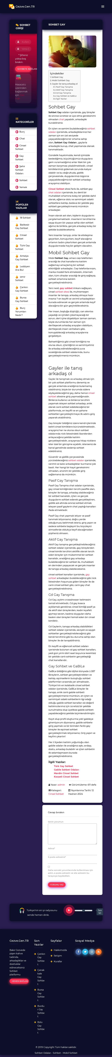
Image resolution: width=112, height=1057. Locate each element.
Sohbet (23, 180)
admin (61, 784)
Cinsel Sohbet (56, 189)
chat (61, 119)
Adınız (51, 848)
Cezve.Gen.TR (25, 6)
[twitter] (85, 952)
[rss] (98, 952)
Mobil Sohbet (70, 1053)
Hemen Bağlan (20, 981)
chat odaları (55, 192)
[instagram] (92, 952)
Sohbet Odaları (43, 1053)
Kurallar (58, 961)
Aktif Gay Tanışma (64, 90)
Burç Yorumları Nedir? (20, 311)
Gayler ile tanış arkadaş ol (65, 84)
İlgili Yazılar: (61, 99)
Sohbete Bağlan (24, 69)
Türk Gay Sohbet (63, 766)
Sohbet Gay (57, 77)
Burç (22, 131)
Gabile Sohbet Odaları (66, 769)
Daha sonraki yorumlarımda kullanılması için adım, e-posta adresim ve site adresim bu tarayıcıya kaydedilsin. (70, 873)
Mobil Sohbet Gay (61, 80)
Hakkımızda (60, 950)
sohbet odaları (76, 460)
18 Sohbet (25, 217)
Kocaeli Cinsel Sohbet (66, 776)
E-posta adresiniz (57, 857)
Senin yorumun (56, 822)
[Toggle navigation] (102, 6)
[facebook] (78, 952)
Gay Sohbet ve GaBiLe (66, 96)
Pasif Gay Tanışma (64, 87)
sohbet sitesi (62, 291)
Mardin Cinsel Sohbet (66, 773)
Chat (22, 138)
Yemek (23, 187)
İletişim (58, 955)
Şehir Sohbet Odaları (20, 170)
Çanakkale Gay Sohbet (41, 977)
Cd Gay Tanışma (63, 93)
